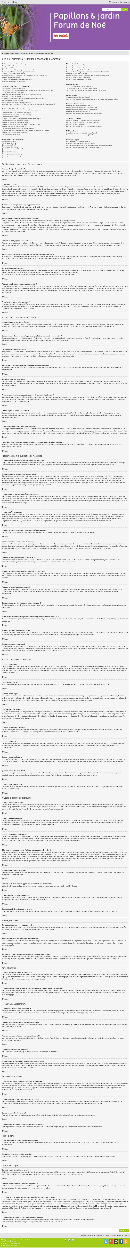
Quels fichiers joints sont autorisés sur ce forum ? (81, 133)
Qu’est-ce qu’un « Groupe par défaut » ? (78, 77)
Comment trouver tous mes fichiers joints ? (79, 135)
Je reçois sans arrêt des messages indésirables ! (81, 88)
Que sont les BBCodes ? (9, 141)
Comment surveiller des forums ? (76, 124)
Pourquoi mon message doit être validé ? (14, 132)
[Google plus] (111, 1241)
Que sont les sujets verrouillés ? (12, 155)
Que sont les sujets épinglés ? (11, 153)
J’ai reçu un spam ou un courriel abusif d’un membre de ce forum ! (86, 90)
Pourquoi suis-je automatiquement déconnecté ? (16, 79)
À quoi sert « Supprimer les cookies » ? (14, 81)
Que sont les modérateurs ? (75, 68)
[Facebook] (121, 1241)
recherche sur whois (9, 1202)
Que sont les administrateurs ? (75, 66)
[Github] (116, 1241)
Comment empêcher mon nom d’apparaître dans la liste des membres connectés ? (27, 90)
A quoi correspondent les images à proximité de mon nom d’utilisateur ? (23, 98)
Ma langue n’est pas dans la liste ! (12, 96)
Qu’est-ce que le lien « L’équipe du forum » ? (79, 79)
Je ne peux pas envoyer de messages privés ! (80, 86)
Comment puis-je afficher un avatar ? (13, 100)
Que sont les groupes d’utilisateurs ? (77, 70)
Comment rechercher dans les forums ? (78, 105)
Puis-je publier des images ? (10, 147)
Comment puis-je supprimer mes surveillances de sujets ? (84, 126)
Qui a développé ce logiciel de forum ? (78, 141)
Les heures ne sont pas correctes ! (13, 92)
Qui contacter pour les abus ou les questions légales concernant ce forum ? (89, 145)
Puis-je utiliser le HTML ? (9, 143)
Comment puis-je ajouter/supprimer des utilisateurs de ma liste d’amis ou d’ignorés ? (92, 99)
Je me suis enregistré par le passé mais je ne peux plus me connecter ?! (24, 76)
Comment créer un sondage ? (11, 116)
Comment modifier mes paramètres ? (13, 88)
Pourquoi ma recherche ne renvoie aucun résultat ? (82, 108)
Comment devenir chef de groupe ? (77, 73)
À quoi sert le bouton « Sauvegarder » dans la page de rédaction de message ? (26, 130)
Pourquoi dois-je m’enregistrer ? (11, 66)
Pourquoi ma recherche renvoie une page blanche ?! (82, 109)
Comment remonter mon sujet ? (11, 134)
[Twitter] (106, 1241)
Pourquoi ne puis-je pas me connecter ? (14, 73)
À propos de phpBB (65, 1174)
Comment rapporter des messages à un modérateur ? (18, 128)
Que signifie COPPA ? (8, 68)
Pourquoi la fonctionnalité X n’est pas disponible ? (81, 143)
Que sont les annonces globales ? (12, 149)
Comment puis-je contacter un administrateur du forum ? (83, 147)
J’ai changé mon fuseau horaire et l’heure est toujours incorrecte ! (22, 94)
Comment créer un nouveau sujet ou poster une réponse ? (20, 111)
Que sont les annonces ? (9, 151)
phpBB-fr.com (12, 1241)
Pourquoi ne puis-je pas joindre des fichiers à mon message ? (21, 124)
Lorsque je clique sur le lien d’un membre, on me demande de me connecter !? (28, 104)
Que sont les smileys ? (9, 145)
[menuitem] (14, 2)
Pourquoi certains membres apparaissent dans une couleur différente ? (88, 76)
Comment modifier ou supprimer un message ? (16, 112)
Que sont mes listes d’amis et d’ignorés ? (79, 97)
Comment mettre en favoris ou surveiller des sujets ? (82, 122)
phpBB (12, 385)
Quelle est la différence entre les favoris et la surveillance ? (84, 120)
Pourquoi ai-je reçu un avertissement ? (14, 126)
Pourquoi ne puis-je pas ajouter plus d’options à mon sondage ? (21, 118)
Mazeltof (14, 1243)
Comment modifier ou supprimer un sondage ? (16, 120)
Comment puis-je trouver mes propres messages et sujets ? (84, 113)
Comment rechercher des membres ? (78, 111)
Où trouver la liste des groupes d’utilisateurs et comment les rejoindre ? (88, 72)
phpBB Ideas (106, 1186)
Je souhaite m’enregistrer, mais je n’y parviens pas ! (18, 70)
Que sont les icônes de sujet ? (11, 157)
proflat (6, 1243)
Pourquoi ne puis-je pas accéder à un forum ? (16, 122)
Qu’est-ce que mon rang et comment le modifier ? (17, 102)
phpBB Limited (57, 1172)
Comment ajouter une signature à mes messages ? (17, 115)
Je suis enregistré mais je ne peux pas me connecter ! (18, 72)
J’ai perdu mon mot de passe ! (11, 77)
